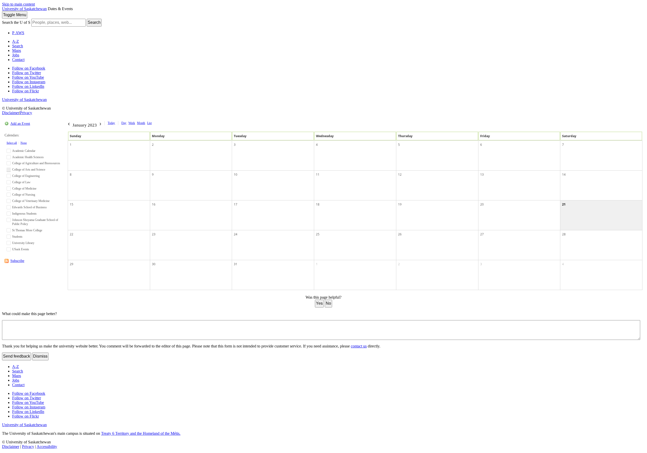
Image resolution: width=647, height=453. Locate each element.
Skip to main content (18, 4)
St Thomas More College (27, 230)
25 (317, 234)
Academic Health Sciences (28, 157)
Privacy (26, 113)
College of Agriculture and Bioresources (36, 163)
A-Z (15, 41)
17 (235, 204)
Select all (12, 142)
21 (564, 204)
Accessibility (47, 446)
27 (482, 234)
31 (235, 264)
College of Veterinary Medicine (31, 201)
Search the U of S (16, 22)
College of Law (21, 182)
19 (400, 204)
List (149, 123)
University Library (23, 243)
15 (71, 204)
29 (71, 264)
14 (564, 174)
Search (94, 22)
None (23, 142)
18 (317, 204)
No (328, 303)
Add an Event (20, 124)
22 (71, 234)
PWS (18, 33)
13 (482, 174)
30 (153, 264)
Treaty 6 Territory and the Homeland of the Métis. (140, 433)
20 (482, 204)
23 (153, 234)
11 (317, 174)
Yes (319, 303)
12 (400, 174)
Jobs (15, 55)
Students (17, 236)
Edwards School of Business (29, 207)
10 (235, 174)
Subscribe (17, 261)
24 (235, 234)
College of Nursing (23, 194)
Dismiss (40, 356)
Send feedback (16, 356)
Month (141, 123)
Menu (14, 15)
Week (131, 123)
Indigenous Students (24, 213)
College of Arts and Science (28, 169)
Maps (16, 50)
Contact (18, 59)
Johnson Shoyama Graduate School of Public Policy (35, 222)
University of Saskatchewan (24, 9)
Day (123, 123)
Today (111, 123)
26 (400, 234)
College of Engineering (26, 176)
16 (153, 204)
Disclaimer (10, 113)
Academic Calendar (23, 151)
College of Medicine (24, 188)
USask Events (20, 249)
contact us (359, 346)
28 (564, 234)
